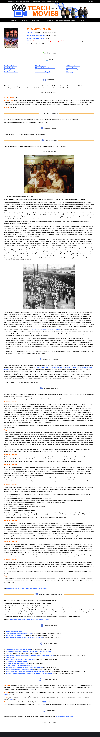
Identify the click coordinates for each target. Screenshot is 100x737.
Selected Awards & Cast (11, 72)
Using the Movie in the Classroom (45, 68)
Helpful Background (40, 66)
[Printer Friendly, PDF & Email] (49, 54)
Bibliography (69, 72)
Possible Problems (9, 68)
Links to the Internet (72, 70)
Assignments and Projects (42, 72)
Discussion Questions (41, 70)
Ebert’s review (9, 657)
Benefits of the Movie (10, 66)
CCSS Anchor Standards (73, 66)
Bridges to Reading (71, 68)
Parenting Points (9, 70)
